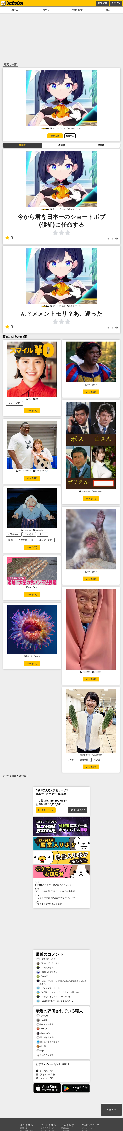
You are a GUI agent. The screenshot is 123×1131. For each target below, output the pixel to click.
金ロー (42, 534)
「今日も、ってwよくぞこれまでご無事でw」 (60, 992)
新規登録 (102, 3)
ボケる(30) (32, 410)
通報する (70, 136)
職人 (108, 9)
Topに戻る (111, 1109)
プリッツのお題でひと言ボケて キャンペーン (56, 896)
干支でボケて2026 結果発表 (48, 903)
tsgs (42, 1050)
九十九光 (44, 1015)
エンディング (45, 540)
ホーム (15, 9)
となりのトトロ (26, 540)
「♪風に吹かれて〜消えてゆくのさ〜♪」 (57, 1001)
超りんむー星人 (46, 1024)
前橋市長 (84, 759)
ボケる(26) (32, 478)
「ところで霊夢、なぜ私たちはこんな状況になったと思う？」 (63, 982)
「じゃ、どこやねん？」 (50, 963)
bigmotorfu (45, 1033)
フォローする (46, 1074)
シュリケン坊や (46, 1055)
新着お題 (65, 1128)
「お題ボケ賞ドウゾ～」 (50, 972)
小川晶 (97, 759)
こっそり (29, 534)
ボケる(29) (91, 392)
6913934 (23, 776)
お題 (14, 776)
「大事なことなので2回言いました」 (56, 996)
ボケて (6, 776)
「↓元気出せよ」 (47, 967)
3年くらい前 (112, 238)
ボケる (46, 9)
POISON (43, 1029)
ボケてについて (88, 1128)
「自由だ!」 (45, 976)
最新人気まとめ (47, 1128)
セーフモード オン (46, 810)
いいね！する (46, 1070)
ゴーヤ (70, 759)
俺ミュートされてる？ (49, 1042)
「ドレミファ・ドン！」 (50, 988)
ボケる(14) (91, 767)
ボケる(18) (32, 594)
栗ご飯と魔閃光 (46, 1037)
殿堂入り (24, 1128)
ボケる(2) (55, 136)
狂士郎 (43, 1046)
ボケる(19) (32, 547)
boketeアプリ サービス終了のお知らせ (53, 883)
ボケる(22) (91, 498)
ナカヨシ (44, 1020)
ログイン (115, 3)
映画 (10, 540)
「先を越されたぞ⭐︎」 (49, 959)
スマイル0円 (14, 403)
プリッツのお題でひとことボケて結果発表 (55, 890)
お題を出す (77, 9)
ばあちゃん (13, 534)
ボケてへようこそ (77, 810)
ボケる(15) (32, 663)
